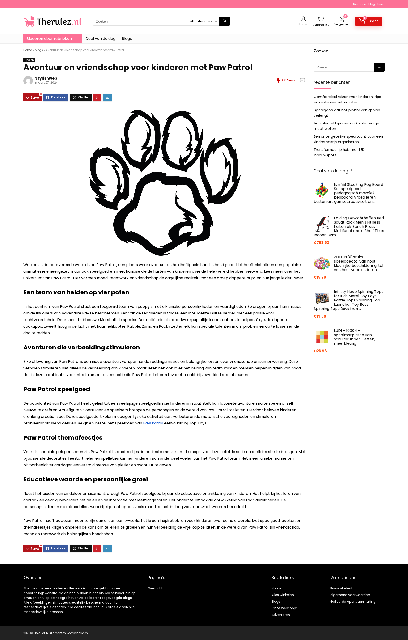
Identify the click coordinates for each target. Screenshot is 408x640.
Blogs (127, 38)
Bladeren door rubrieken (49, 38)
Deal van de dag (100, 38)
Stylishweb (46, 78)
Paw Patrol (153, 423)
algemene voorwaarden (350, 595)
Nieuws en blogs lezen (369, 4)
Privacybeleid (341, 588)
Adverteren (281, 614)
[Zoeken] (224, 21)
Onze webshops (285, 608)
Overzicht (155, 588)
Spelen (29, 60)
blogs (39, 50)
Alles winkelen (283, 595)
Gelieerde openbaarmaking (352, 601)
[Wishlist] (321, 19)
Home (27, 50)
